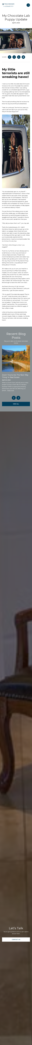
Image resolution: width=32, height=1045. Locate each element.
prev (14, 398)
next (18, 398)
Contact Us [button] (16, 939)
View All (16, 404)
